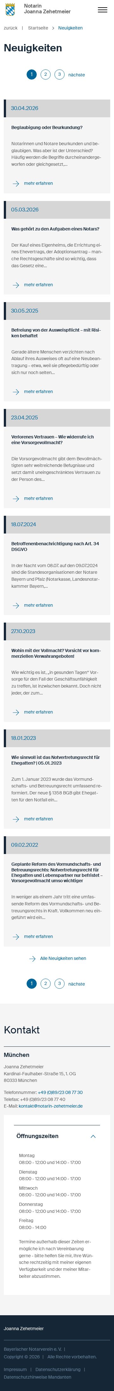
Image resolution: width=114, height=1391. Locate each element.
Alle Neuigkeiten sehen (62, 958)
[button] (57, 1136)
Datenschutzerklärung (57, 1369)
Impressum (15, 1369)
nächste (76, 75)
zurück (13, 28)
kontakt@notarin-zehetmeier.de (51, 1106)
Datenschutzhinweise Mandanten (37, 1377)
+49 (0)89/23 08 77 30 (60, 1092)
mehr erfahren (38, 183)
